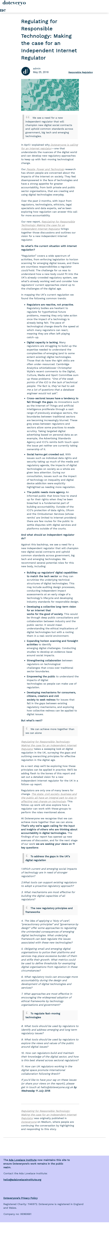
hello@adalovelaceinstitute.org (22, 1179)
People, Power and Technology (45, 169)
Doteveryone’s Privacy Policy (20, 1197)
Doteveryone (29, 1121)
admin (37, 68)
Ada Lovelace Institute (23, 1159)
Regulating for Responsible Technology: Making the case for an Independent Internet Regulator (48, 225)
